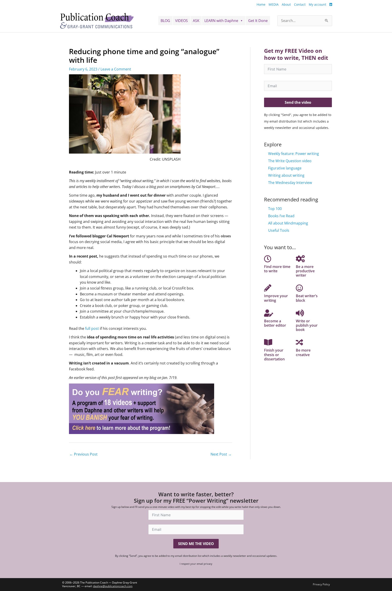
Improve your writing (276, 298)
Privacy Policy (321, 584)
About (286, 4)
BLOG (165, 20)
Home (261, 4)
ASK (196, 20)
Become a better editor (275, 323)
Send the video (298, 102)
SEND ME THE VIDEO (196, 543)
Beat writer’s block (307, 298)
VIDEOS (181, 20)
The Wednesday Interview (290, 182)
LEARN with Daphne (221, 20)
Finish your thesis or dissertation (274, 354)
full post (92, 328)
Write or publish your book (307, 325)
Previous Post (83, 454)
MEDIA (274, 4)
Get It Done (258, 20)
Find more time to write (277, 268)
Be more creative (303, 352)
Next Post (221, 454)
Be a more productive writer (305, 271)
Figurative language (284, 168)
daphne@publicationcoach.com (112, 586)
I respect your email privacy (196, 563)
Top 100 (275, 208)
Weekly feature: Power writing (293, 153)
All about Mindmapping (288, 223)
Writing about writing (286, 175)
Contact (300, 4)
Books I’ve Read (281, 215)
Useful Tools (278, 230)
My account (317, 4)
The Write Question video (289, 160)
